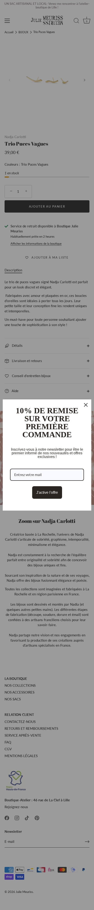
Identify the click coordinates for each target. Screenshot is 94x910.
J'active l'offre (47, 492)
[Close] (85, 404)
